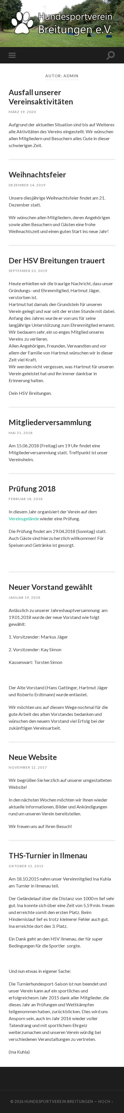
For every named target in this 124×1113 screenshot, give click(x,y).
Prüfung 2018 (32, 488)
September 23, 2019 (28, 271)
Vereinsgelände (24, 518)
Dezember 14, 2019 (27, 185)
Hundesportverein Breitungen (59, 1101)
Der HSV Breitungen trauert (57, 260)
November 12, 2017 (28, 767)
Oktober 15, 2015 (26, 866)
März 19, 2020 (22, 112)
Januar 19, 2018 (24, 597)
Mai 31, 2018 (21, 433)
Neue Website (33, 757)
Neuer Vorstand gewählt (51, 587)
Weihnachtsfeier (37, 174)
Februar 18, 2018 (26, 499)
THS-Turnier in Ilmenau (48, 855)
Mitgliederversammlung (50, 422)
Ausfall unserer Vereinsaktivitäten (41, 97)
